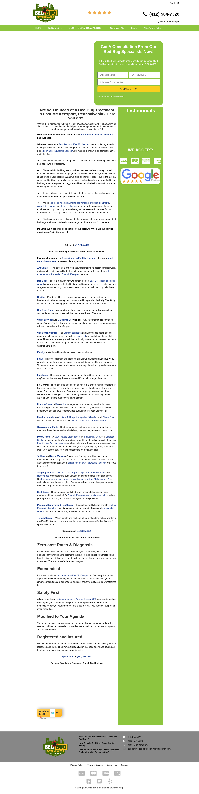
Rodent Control (45, 404)
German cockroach (72, 333)
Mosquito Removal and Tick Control (55, 505)
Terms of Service (95, 765)
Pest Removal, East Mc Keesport (74, 144)
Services (54, 28)
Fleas (40, 359)
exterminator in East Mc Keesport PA (88, 420)
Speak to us (68, 657)
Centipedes (81, 417)
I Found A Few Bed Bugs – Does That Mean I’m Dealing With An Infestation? (99, 751)
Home (38, 28)
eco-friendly (55, 203)
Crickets (62, 417)
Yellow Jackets (63, 472)
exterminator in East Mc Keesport (57, 151)
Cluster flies (108, 417)
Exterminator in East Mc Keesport (79, 258)
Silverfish (92, 417)
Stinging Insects (45, 472)
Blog (134, 28)
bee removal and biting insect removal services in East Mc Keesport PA (75, 479)
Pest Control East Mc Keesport (52, 443)
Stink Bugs (43, 492)
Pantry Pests (43, 437)
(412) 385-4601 (148, 64)
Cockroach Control (47, 333)
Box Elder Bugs (45, 310)
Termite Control (45, 518)
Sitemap (125, 765)
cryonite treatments (46, 206)
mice (63, 404)
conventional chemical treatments (93, 203)
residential (81, 336)
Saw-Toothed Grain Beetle (67, 437)
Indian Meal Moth (92, 437)
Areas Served (152, 28)
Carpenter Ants (45, 320)
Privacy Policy (76, 765)
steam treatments (68, 206)
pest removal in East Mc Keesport (73, 575)
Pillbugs (71, 417)
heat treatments (68, 203)
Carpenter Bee (65, 320)
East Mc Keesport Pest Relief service (93, 124)
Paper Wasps (78, 472)
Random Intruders (46, 417)
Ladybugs (42, 375)
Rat (57, 404)
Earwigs (41, 352)
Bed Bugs (42, 281)
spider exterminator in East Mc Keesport (87, 463)
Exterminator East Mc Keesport (97, 134)
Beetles (41, 297)
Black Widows (57, 456)
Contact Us (117, 28)
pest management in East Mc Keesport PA (76, 599)
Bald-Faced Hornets (95, 472)
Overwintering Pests (47, 427)
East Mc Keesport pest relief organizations (88, 495)
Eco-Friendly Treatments (85, 28)
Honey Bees (43, 476)
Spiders (41, 456)
